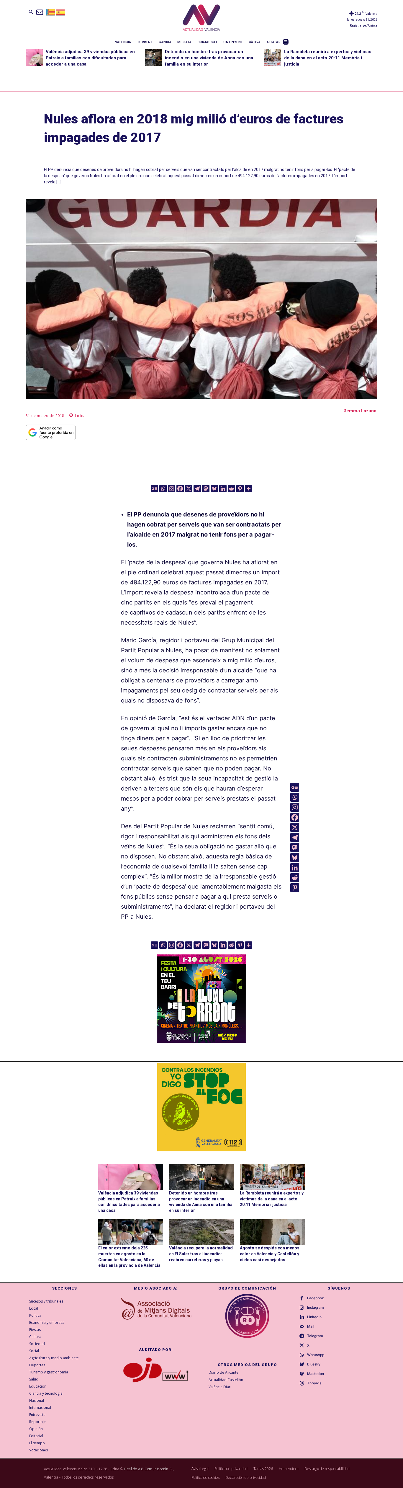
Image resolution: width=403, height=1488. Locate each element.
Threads (314, 1383)
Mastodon (315, 1374)
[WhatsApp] (302, 1355)
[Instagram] (171, 488)
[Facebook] (180, 488)
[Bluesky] (214, 488)
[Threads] (302, 1383)
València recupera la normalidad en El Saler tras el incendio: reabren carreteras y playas (201, 1254)
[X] (188, 488)
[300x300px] (201, 1040)
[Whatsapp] (163, 488)
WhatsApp (315, 1355)
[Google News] (154, 488)
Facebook (315, 1298)
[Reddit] (231, 488)
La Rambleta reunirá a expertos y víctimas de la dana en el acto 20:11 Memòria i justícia (327, 58)
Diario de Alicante (223, 1372)
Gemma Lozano (359, 410)
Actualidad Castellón (226, 1379)
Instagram (315, 1308)
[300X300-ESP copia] (201, 1107)
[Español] (61, 11)
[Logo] (201, 18)
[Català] (51, 11)
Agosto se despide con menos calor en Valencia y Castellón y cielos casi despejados (269, 1254)
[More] (248, 488)
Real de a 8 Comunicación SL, (149, 1468)
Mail (310, 1326)
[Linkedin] (223, 488)
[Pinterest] (240, 488)
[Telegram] (197, 488)
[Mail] (302, 1326)
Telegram (315, 1336)
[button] (31, 11)
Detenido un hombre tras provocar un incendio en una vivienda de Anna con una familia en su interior (209, 58)
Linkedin (314, 1317)
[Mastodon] (205, 488)
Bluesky (313, 1364)
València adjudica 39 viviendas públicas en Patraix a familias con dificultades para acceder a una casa (90, 58)
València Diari (220, 1386)
